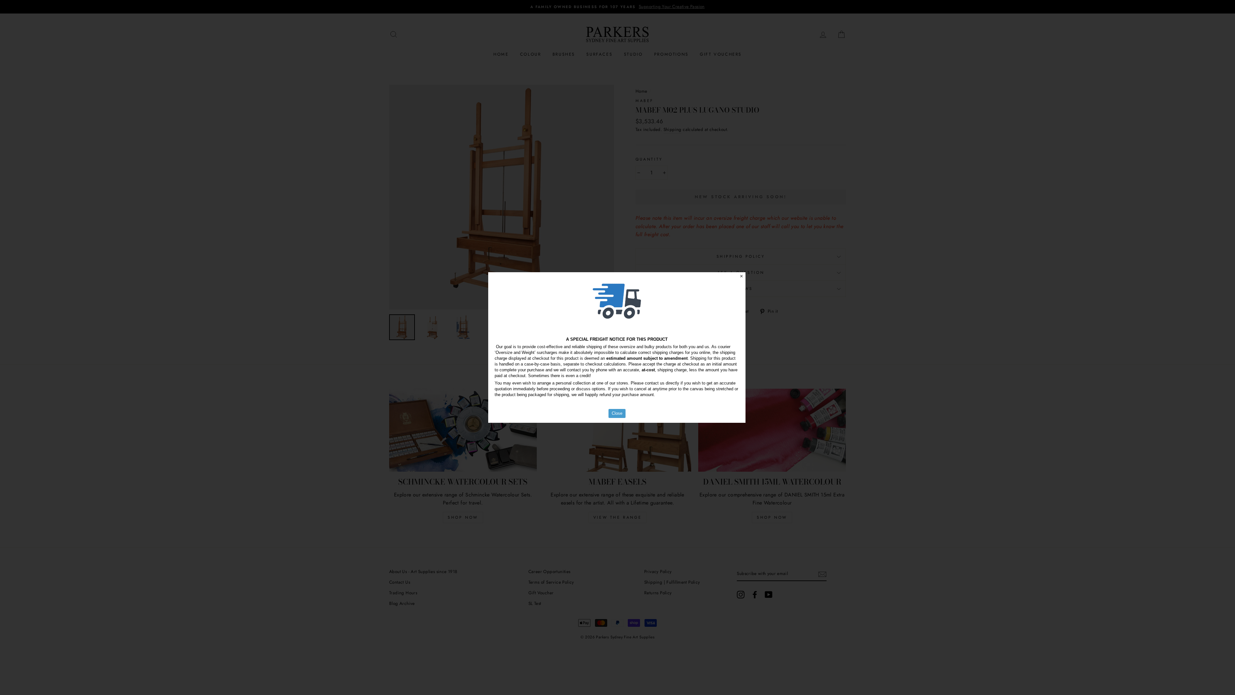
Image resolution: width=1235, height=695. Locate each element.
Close (617, 413)
